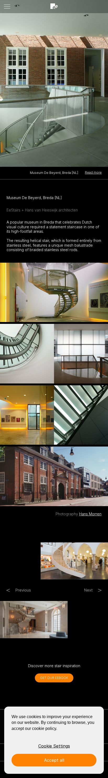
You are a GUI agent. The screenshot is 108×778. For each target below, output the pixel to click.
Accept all (54, 760)
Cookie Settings (54, 746)
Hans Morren (90, 514)
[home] (54, 6)
